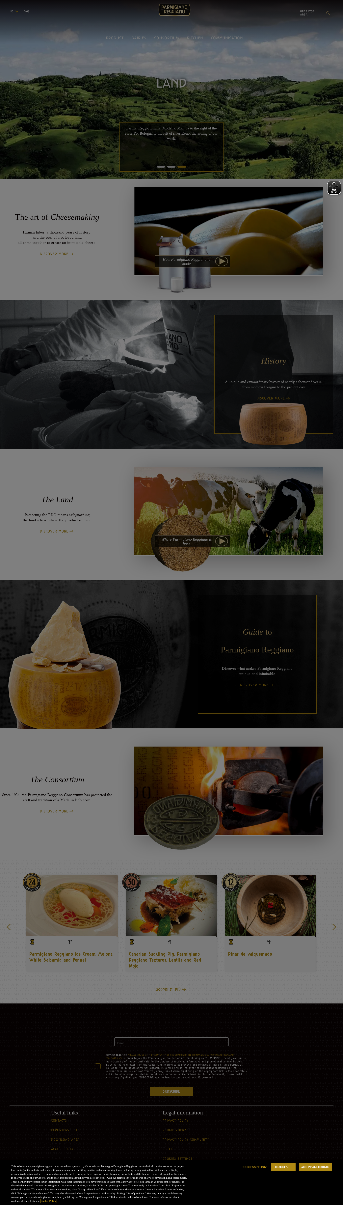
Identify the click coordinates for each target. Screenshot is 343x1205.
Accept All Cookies (315, 1166)
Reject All (283, 1166)
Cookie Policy (48, 1200)
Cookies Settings (254, 1166)
